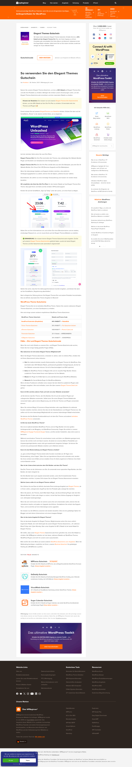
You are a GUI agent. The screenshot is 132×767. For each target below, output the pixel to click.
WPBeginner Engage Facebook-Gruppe (33, 432)
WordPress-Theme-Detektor (74, 675)
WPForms (69, 712)
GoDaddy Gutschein (39, 574)
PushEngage (96, 726)
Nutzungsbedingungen (48, 675)
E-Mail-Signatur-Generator (74, 689)
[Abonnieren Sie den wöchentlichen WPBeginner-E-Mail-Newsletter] (111, 38)
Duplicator (95, 708)
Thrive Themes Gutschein (29, 325)
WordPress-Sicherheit (98, 689)
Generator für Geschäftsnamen (75, 671)
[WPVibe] (102, 55)
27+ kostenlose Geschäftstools (75, 693)
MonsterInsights (71, 719)
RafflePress (95, 723)
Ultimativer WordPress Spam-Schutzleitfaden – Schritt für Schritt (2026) (100, 183)
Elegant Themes (74, 486)
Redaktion (26, 82)
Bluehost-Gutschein (61, 544)
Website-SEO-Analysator (73, 686)
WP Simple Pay (96, 712)
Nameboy (69, 733)
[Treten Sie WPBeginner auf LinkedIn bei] (105, 38)
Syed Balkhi (30, 720)
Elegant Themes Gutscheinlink (40, 241)
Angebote (65, 3)
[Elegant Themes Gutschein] (25, 36)
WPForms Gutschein (44, 561)
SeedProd (69, 730)
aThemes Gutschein (27, 330)
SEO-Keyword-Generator (73, 678)
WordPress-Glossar (98, 675)
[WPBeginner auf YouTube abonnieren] (105, 34)
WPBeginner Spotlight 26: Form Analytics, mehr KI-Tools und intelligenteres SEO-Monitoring (100, 168)
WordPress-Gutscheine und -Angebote (63, 542)
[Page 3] (103, 246)
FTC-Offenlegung (46, 678)
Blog (44, 3)
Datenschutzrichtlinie (48, 671)
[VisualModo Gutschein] (25, 589)
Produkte (86, 3)
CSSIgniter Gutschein (28, 338)
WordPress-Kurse (97, 671)
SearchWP (95, 719)
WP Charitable (96, 730)
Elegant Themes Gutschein (47, 33)
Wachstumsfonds (46, 688)
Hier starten (54, 3)
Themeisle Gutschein (28, 334)
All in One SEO (70, 715)
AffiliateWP (95, 733)
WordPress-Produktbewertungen (102, 678)
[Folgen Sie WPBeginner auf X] (99, 34)
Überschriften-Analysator (74, 682)
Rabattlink (65, 321)
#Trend (95, 3)
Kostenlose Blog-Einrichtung (101, 693)
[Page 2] (101, 246)
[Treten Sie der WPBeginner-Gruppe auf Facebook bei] (94, 38)
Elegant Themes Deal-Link (69, 385)
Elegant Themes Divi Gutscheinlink (67, 101)
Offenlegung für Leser (47, 82)
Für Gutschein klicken (69, 325)
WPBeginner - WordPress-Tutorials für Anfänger (22, 3)
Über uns (19, 671)
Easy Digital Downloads (99, 715)
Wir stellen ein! (40, 737)
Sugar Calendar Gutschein (41, 600)
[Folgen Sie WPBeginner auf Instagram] (111, 34)
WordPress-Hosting (43, 755)
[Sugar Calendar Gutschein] (25, 602)
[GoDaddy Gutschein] (25, 576)
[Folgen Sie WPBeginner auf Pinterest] (99, 38)
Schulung (76, 3)
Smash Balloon (70, 726)
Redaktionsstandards (22, 675)
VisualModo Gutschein (40, 587)
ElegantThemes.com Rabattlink (50, 111)
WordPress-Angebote (98, 682)
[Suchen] (115, 3)
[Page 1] (100, 246)
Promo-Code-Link (67, 330)
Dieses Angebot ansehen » (43, 566)
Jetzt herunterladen (51, 646)
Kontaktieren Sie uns (22, 688)
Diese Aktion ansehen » (51, 605)
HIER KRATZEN (44, 58)
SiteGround (55, 755)
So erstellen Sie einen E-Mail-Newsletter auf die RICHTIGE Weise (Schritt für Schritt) (102, 241)
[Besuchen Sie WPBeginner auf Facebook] (94, 34)
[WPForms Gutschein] (25, 563)
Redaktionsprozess (61, 618)
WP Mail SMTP (70, 723)
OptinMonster (70, 708)
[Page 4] (105, 246)
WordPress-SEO (97, 686)
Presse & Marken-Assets (23, 685)
